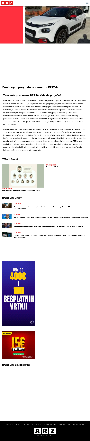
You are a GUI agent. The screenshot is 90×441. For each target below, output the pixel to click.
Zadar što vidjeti (52, 167)
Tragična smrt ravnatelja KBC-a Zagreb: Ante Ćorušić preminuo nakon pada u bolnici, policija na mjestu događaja (50, 236)
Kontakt (27, 424)
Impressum (9, 424)
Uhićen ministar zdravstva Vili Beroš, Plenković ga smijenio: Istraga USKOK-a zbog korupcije (48, 226)
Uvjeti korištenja (78, 424)
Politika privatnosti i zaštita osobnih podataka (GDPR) (51, 424)
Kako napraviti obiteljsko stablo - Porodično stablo (21, 190)
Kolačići (18, 424)
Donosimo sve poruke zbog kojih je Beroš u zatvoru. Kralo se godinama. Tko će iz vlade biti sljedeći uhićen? (48, 207)
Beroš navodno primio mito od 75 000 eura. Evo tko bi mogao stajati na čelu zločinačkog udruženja (51, 217)
